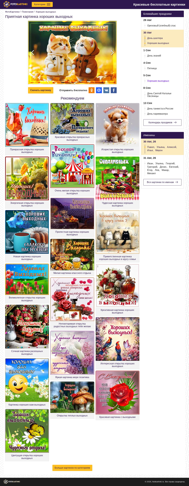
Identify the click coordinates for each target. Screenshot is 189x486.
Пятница (152, 68)
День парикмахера (157, 114)
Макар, (165, 170)
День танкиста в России (160, 108)
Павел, (151, 147)
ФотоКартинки (12, 11)
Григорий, (152, 167)
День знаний (154, 55)
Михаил (151, 173)
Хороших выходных (46, 11)
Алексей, (172, 147)
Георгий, (170, 163)
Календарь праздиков (160, 122)
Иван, (150, 163)
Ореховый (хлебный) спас (161, 25)
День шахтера (155, 38)
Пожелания (27, 11)
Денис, (163, 167)
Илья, (150, 150)
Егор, (150, 170)
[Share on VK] (106, 90)
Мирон (159, 150)
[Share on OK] (91, 90)
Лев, (157, 170)
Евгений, (174, 167)
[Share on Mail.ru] (99, 90)
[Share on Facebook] (114, 90)
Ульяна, (161, 147)
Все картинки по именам (160, 182)
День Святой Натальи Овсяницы (159, 94)
